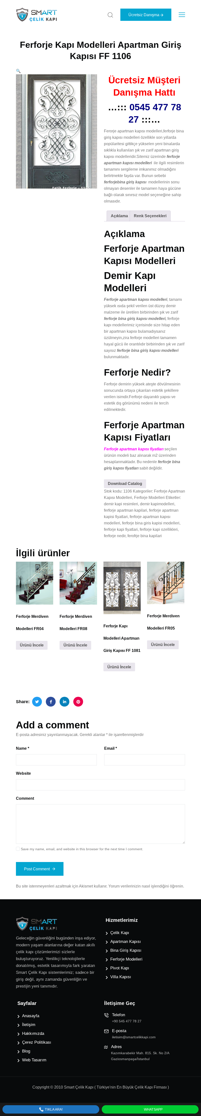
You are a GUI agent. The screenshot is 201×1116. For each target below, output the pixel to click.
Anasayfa (30, 1016)
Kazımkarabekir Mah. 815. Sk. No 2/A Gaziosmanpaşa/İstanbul (140, 1056)
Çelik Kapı (119, 932)
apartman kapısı (123, 331)
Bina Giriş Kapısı (125, 950)
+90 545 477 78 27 (126, 1021)
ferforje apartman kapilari (125, 510)
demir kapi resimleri (121, 504)
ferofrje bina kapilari (144, 536)
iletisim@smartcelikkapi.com (134, 1037)
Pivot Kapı (119, 968)
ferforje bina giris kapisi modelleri (150, 523)
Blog (26, 1051)
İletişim (28, 1024)
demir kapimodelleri (157, 504)
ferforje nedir (115, 536)
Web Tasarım (34, 1060)
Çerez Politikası (36, 1042)
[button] (18, 71)
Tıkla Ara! (53, 1109)
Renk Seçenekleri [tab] (150, 216)
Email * (110, 748)
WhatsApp (153, 1109)
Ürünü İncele (32, 645)
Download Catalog (125, 484)
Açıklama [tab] (119, 216)
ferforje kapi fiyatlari (121, 529)
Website (23, 773)
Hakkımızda (33, 1033)
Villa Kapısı (120, 977)
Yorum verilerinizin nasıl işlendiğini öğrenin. (146, 886)
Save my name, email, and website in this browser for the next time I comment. (82, 849)
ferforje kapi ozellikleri (159, 529)
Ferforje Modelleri (149, 497)
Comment (25, 798)
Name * (22, 748)
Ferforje (110, 384)
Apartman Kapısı (125, 941)
